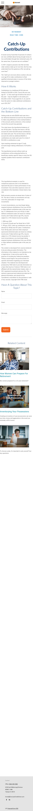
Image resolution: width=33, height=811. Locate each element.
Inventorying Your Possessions (14, 411)
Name (3, 291)
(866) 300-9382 (13, 784)
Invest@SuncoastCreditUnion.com (14, 796)
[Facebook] (6, 800)
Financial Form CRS (13, 808)
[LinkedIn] (9, 800)
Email (3, 302)
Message (4, 313)
